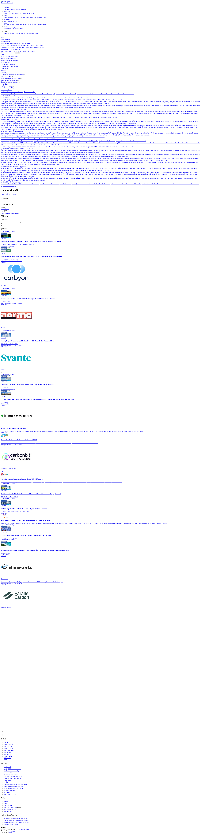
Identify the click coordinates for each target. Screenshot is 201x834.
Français (28, 33)
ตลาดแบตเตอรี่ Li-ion (98, 113)
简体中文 (14, 33)
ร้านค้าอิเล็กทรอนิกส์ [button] (30, 47)
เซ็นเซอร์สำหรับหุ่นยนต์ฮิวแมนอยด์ (83, 156)
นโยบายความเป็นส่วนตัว (10, 807)
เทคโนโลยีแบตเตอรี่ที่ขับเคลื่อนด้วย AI (104, 111)
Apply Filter (3, 228)
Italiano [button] (33, 51)
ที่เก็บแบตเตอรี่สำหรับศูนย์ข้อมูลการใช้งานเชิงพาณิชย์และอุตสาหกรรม (121, 158)
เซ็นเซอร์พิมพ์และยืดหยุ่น (142, 150)
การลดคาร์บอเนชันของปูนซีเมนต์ (139, 133)
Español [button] (29, 51)
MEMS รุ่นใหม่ (121, 160)
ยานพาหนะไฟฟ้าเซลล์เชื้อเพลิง (25, 125)
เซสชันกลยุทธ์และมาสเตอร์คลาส (125, 94)
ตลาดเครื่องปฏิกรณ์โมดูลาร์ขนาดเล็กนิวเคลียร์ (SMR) (123, 135)
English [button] (2, 51)
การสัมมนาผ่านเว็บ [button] (6, 43)
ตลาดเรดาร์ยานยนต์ (25, 154)
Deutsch (23, 33)
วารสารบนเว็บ (26, 13)
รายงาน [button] (3, 37)
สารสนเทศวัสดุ (174, 105)
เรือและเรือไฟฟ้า (24, 123)
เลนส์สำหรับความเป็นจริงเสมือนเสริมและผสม (154, 184)
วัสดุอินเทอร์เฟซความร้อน (72, 107)
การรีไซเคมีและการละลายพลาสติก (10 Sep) (16, 820)
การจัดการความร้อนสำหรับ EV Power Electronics (33, 164)
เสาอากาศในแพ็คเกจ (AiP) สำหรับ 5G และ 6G (42, 99)
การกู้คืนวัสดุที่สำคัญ (167, 101)
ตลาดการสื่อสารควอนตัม (89, 99)
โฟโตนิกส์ (3, 72)
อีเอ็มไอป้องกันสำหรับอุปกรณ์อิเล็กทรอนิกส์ (13, 103)
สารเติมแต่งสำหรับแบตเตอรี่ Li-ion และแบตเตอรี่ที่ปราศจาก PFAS (34, 101)
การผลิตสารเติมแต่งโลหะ (55, 97)
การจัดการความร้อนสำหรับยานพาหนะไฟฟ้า (182, 127)
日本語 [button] (6, 51)
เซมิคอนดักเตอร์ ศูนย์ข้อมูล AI (9, 80)
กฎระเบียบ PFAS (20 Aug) (11, 824)
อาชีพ (44, 17)
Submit (17, 53)
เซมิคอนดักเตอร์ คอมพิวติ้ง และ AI (13, 788)
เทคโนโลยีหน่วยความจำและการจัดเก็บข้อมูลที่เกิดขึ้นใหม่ (183, 158)
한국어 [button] (16, 51)
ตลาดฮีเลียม (76, 103)
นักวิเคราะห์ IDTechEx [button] (24, 45)
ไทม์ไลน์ (32, 13)
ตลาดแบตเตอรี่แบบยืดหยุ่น (46, 113)
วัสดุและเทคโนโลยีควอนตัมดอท (18, 107)
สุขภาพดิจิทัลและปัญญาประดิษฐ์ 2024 (63, 141)
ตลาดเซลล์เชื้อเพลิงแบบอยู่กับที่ (20, 137)
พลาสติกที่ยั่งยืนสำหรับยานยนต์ (55, 107)
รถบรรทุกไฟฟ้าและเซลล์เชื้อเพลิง (10, 123)
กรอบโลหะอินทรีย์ (184, 105)
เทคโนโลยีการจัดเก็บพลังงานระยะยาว (142, 113)
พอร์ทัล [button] (3, 47)
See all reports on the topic (84, 97)
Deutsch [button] (20, 51)
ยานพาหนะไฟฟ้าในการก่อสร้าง (76, 123)
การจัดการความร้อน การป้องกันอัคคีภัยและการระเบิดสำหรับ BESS (85, 117)
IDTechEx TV (7, 758)
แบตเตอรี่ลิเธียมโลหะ (126, 113)
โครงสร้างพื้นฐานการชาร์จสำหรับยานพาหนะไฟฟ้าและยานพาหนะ (145, 121)
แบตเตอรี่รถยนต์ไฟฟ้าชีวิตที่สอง (77, 127)
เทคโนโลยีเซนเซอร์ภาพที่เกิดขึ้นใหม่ (98, 168)
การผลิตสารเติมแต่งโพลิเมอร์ (70, 97)
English (6, 33)
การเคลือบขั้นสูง (56, 101)
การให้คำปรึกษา (22, 9)
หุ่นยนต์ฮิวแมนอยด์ (119, 154)
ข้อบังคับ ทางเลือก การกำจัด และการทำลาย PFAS (40, 139)
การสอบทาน (96, 94)
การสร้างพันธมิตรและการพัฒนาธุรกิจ (66, 94)
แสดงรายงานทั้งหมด (6, 90)
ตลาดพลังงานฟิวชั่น (169, 133)
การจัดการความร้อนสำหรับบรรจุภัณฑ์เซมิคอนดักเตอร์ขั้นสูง (179, 162)
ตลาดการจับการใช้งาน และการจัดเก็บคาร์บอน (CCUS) (79, 133)
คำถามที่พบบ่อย (8, 811)
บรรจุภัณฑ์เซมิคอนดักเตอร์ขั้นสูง (16, 146)
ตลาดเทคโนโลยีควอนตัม (78, 152)
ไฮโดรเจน (3, 70)
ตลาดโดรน (179, 121)
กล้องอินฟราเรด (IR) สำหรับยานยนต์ (152, 154)
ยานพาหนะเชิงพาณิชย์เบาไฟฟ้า (37, 123)
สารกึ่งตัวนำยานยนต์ (92, 127)
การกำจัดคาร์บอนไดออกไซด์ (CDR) (105, 133)
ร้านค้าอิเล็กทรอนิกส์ (33, 24)
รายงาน (6, 9)
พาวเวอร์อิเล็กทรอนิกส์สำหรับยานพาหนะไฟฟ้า (24, 127)
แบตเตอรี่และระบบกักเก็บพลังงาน (10, 60)
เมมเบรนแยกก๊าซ (179, 133)
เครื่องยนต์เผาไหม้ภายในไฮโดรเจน (42, 135)
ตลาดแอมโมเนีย (20, 133)
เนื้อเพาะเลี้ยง (22, 139)
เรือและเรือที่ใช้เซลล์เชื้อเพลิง (9, 125)
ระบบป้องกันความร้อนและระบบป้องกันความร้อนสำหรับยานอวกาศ (54, 103)
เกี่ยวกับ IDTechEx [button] (5, 45)
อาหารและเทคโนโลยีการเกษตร (9, 66)
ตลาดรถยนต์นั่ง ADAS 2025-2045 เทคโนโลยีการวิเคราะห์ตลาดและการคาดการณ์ (34, 156)
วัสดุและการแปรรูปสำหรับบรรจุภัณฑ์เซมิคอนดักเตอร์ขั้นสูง (41, 105)
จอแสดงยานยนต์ (29, 146)
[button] (6, 7)
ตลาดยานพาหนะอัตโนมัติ (62, 121)
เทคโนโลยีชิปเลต (145, 158)
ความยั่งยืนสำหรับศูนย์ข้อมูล (37, 137)
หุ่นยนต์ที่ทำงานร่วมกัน (84, 154)
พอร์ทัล (6, 24)
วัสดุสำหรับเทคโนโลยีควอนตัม (161, 105)
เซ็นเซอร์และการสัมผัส (10, 790)
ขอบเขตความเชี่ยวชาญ (16, 92)
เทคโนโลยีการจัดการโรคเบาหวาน (43, 141)
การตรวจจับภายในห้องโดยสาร (133, 154)
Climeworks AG (12, 194)
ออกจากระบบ (43, 24)
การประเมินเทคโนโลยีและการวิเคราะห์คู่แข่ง (42, 94)
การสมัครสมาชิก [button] (5, 39)
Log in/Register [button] (4, 49)
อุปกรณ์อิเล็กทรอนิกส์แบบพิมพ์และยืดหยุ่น (12, 74)
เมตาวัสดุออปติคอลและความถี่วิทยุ (72, 99)
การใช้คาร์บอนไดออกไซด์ (122, 133)
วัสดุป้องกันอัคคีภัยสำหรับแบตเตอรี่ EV (125, 123)
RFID (98, 99)
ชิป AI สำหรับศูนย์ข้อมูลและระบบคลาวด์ (47, 158)
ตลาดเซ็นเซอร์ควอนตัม (64, 152)
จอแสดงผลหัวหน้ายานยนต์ (58, 125)
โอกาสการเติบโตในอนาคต (12, 94)
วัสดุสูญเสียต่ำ (59, 99)
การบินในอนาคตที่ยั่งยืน (162, 127)
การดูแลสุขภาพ (5, 68)
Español (32, 33)
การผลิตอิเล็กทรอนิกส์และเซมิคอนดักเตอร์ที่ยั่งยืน (173, 150)
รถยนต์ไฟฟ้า (7, 127)
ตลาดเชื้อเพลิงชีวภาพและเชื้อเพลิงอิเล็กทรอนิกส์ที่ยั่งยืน (60, 137)
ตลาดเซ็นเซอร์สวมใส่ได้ (89, 170)
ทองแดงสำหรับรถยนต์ (143, 101)
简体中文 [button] (11, 51)
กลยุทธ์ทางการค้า (25, 94)
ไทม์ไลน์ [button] (29, 43)
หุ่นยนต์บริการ (110, 156)
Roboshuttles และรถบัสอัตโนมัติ (60, 127)
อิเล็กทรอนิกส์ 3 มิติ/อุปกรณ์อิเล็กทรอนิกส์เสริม (34, 97)
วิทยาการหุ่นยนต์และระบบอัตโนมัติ (10, 78)
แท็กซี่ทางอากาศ (41, 121)
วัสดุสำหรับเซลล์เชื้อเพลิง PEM (144, 105)
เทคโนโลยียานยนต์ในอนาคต (42, 125)
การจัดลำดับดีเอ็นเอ (79, 141)
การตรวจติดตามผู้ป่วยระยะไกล (124, 141)
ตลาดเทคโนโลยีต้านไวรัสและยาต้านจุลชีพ (21, 141)
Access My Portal (14, 213)
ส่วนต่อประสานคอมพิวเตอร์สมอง (48, 168)
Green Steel (18, 135)
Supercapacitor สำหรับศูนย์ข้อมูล (41, 117)
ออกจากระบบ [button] (40, 47)
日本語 (10, 33)
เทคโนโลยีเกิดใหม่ (9, 750)
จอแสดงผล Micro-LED (95, 146)
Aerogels (63, 101)
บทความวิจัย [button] (14, 43)
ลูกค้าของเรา (17, 17)
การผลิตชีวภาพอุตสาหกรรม (87, 103)
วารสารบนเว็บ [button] (22, 43)
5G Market (21, 99)
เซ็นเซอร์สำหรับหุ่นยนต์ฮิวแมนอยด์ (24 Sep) (15, 818)
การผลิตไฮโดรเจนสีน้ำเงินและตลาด (54, 133)
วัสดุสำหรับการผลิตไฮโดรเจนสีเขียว (109, 105)
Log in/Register (7, 28)
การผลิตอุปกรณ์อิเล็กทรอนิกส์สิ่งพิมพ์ (124, 150)
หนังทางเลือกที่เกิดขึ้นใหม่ (193, 101)
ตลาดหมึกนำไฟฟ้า (132, 101)
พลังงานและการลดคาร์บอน (8, 64)
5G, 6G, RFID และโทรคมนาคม (9, 56)
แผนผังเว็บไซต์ (8, 805)
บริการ (3, 94)
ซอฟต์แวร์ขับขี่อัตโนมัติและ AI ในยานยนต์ (43, 154)
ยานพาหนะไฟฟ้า (5, 62)
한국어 (19, 33)
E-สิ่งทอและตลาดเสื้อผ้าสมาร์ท (119, 184)
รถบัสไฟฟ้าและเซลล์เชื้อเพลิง (191, 121)
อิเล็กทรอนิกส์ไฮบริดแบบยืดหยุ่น (92, 150)
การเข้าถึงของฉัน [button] (10, 47)
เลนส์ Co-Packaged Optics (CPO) (42, 146)
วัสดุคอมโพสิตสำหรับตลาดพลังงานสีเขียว (115, 101)
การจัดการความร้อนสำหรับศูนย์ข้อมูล (129, 178)
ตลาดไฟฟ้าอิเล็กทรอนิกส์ (44, 127)
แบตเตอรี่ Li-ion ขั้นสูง (88, 111)
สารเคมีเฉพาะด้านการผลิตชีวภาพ (35, 133)
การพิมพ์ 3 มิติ (4, 54)
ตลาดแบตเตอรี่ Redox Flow (186, 113)
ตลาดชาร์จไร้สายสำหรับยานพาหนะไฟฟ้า (37, 129)
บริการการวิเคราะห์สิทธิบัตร (108, 94)
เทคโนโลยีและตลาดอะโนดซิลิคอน (23, 115)
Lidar (68, 146)
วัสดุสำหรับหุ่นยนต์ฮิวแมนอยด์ (127, 105)
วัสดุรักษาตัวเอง (42, 107)
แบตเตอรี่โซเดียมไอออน (7, 117)
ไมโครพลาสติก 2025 (22, 174)
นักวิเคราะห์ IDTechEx (27, 17)
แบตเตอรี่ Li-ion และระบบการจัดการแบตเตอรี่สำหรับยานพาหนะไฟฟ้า (73, 113)
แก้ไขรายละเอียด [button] (19, 47)
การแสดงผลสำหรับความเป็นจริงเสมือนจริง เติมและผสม (72, 168)
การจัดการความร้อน (6, 86)
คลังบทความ (7, 754)
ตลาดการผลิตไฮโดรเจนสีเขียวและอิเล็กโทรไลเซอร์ (94, 143)
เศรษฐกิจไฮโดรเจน (26, 135)
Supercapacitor (29, 117)
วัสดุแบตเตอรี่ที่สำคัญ (155, 101)
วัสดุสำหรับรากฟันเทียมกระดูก (65, 105)
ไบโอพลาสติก (70, 101)
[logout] (13, 831)
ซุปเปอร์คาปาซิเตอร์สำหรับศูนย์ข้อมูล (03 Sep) (16, 822)
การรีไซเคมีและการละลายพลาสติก (93, 101)
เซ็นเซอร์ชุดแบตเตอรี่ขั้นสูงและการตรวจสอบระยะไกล (67, 111)
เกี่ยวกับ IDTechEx (8, 17)
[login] (10, 832)
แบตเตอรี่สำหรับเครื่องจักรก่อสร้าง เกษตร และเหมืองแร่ (130, 111)
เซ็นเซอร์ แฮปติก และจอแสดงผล (9, 82)
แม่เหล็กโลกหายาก (33, 107)
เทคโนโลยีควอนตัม (6, 76)
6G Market (27, 99)
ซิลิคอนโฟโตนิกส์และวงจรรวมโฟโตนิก (112, 146)
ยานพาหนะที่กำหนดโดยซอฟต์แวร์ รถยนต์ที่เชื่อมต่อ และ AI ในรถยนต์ (137, 127)
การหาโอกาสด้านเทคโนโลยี (85, 94)
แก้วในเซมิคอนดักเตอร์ (25, 160)
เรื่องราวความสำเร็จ (29, 92)
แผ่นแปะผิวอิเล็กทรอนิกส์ (91, 141)
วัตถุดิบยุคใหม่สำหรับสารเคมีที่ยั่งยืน (98, 135)
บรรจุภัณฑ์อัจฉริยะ (105, 99)
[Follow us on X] (102, 673)
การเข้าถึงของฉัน (13, 24)
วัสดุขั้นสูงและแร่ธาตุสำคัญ (8, 58)
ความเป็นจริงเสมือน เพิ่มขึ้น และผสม (177, 184)
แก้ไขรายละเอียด (22, 24)
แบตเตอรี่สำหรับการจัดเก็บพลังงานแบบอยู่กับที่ (158, 111)
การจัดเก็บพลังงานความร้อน (58, 117)
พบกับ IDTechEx (38, 17)
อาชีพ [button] (41, 45)
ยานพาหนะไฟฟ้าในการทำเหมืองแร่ (95, 123)
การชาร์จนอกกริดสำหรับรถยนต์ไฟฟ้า (145, 125)
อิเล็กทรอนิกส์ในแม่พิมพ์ (107, 150)
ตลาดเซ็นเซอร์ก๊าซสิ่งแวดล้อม (117, 168)
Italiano (36, 33)
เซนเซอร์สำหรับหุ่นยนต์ (99, 156)
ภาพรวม (6, 801)
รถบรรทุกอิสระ (50, 121)
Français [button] (25, 51)
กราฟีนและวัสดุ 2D (30, 103)
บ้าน (2, 194)
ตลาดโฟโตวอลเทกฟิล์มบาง (155, 133)
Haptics (127, 168)
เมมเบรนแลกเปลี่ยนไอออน (102, 103)
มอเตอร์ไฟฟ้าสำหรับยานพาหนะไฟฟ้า (57, 123)
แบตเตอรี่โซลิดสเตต (19, 117)
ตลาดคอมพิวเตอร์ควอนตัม (50, 152)
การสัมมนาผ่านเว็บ (9, 13)
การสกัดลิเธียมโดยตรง (179, 101)
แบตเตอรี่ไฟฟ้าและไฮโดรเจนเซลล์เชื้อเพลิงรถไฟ (113, 121)
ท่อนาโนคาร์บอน (79, 101)
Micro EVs (131, 125)
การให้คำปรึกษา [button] (5, 41)
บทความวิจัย (18, 13)
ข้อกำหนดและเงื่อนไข (10, 809)
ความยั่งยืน (4, 84)
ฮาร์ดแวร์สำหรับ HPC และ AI (40, 160)
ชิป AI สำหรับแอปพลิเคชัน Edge (67, 158)
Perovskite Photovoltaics (144, 135)
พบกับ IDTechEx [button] (35, 45)
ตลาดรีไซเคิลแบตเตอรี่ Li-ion (8, 105)
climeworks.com (5, 209)
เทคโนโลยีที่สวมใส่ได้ (7, 88)
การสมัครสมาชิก (13, 9)
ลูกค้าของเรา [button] (14, 45)
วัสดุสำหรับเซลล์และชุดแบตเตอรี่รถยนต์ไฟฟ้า (86, 105)
